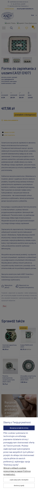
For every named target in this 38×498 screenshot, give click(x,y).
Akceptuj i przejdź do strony (19, 428)
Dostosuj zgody (19, 485)
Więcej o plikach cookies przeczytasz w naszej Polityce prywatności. (17, 471)
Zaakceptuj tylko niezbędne (19, 480)
